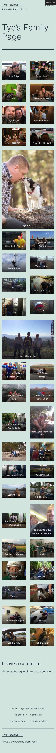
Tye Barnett (12, 5)
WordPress (31, 741)
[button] (48, 2)
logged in (23, 671)
